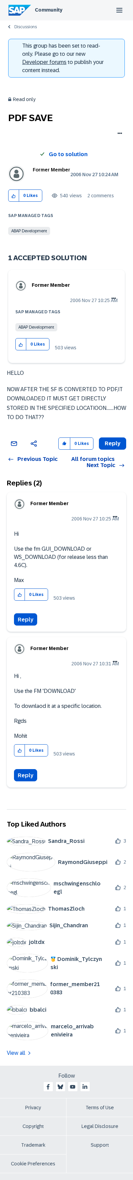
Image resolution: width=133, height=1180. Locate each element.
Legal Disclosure (100, 1126)
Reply (25, 619)
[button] (14, 196)
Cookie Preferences (33, 1163)
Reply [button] (112, 443)
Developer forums (44, 62)
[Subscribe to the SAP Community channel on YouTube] (72, 1087)
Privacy (33, 1107)
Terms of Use (100, 1107)
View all (16, 1053)
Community (48, 10)
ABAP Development (29, 231)
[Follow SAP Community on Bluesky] (60, 1087)
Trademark (33, 1145)
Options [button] (118, 134)
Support (100, 1145)
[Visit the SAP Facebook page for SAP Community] (48, 1087)
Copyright (33, 1126)
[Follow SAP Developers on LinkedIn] (85, 1087)
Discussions (25, 26)
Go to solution (68, 154)
